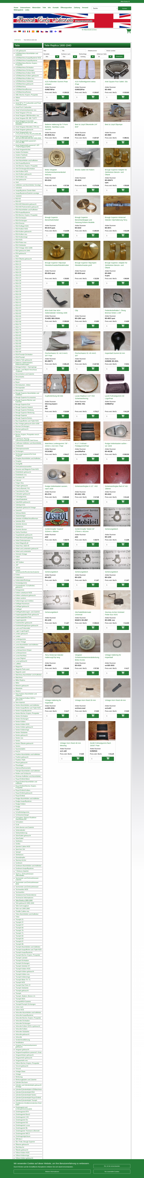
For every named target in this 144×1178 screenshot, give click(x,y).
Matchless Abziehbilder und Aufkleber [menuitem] (28, 675)
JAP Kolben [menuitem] (19, 562)
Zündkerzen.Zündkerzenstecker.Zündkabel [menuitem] (28, 1103)
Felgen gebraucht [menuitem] (21, 486)
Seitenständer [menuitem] (20, 830)
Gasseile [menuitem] (18, 510)
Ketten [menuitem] (17, 575)
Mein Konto (124, 1)
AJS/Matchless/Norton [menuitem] (23, 92)
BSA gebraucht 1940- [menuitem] (22, 250)
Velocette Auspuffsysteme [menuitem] (24, 1015)
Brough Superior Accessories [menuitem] (25, 397)
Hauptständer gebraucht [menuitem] (23, 535)
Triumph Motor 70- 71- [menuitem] (23, 980)
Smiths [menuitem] (17, 844)
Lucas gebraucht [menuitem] (21, 661)
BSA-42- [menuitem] (18, 305)
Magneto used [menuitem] (20, 672)
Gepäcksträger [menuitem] (20, 516)
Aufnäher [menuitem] (18, 188)
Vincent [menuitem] (18, 1069)
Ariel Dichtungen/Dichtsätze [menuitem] (25, 168)
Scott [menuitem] (17, 824)
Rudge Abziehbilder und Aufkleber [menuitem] (27, 798)
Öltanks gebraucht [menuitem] (21, 1150)
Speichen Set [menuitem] (20, 849)
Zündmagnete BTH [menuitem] (22, 1111)
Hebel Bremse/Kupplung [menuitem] (24, 537)
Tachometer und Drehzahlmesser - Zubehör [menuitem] (27, 879)
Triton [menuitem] (17, 917)
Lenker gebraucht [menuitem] (21, 634)
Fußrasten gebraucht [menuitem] (22, 494)
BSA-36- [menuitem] (18, 294)
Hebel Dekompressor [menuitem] (22, 540)
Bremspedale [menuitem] (20, 388)
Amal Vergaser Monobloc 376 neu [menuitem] (27, 127)
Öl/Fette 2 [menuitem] (18, 1139)
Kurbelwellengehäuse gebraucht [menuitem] (26, 625)
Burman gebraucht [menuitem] (21, 429)
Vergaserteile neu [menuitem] (21, 1060)
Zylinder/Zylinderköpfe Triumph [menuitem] (26, 1100)
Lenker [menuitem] (17, 636)
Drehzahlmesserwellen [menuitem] (23, 466)
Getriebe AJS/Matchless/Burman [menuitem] (26, 518)
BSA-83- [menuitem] (18, 338)
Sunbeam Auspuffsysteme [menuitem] (24, 868)
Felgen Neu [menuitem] (19, 483)
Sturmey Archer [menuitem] (20, 860)
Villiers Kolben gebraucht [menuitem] (24, 1158)
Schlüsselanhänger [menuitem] (22, 815)
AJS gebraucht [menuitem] (20, 51)
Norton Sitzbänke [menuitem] (21, 732)
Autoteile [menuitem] (18, 196)
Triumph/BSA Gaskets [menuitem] (23, 1001)
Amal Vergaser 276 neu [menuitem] (23, 113)
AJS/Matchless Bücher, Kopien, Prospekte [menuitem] (26, 64)
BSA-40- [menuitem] (18, 300)
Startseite (17, 40)
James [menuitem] (17, 568)
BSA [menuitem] (17, 256)
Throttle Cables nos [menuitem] (22, 911)
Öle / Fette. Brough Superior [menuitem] (25, 1142)
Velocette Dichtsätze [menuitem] (22, 1021)
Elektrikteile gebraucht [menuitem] (23, 472)
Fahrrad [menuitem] (18, 480)
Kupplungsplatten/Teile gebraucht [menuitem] (27, 614)
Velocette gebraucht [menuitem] (22, 1034)
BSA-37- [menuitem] (18, 297)
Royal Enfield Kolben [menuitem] (22, 790)
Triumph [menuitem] (18, 993)
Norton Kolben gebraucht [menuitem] (24, 727)
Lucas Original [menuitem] (20, 658)
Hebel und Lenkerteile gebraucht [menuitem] (26, 548)
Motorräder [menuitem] (36, 7)
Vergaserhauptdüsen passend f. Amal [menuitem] (28, 1052)
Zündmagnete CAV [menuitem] (22, 1117)
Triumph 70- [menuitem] (19, 930)
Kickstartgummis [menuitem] (21, 583)
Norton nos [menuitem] (19, 738)
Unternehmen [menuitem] (25, 7)
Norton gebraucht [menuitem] (21, 735)
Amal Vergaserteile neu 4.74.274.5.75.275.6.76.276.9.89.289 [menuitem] (28, 133)
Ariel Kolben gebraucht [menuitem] (23, 174)
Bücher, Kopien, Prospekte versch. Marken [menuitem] (27, 435)
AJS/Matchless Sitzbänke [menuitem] (24, 81)
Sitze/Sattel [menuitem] (19, 838)
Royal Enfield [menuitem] (20, 796)
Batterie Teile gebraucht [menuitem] (23, 360)
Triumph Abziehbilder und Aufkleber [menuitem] (27, 947)
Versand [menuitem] (85, 7)
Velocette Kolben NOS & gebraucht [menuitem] (27, 1026)
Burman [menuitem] (18, 432)
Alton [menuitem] (17, 100)
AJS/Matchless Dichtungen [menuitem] (24, 70)
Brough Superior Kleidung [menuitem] (24, 410)
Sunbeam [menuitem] (18, 863)
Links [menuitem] (27, 10)
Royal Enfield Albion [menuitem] (22, 779)
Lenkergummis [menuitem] (20, 639)
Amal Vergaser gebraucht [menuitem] (24, 129)
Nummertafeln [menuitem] (20, 749)
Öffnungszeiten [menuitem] (66, 7)
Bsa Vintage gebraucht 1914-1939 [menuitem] (27, 423)
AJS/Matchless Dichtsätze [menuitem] (24, 67)
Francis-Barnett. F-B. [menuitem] (22, 488)
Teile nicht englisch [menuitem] (22, 906)
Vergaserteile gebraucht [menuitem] (23, 1058)
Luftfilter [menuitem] (18, 664)
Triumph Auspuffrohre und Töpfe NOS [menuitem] (28, 949)
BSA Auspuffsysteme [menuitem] (22, 212)
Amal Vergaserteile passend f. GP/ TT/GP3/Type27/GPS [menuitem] (27, 146)
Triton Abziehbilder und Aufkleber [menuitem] (26, 914)
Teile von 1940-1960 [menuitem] (22, 908)
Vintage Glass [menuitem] (20, 1071)
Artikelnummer (92, 50)
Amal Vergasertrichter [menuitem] (22, 149)
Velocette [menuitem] (18, 1037)
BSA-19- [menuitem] (18, 267)
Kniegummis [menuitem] (19, 590)
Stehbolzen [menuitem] (19, 855)
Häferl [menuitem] (17, 557)
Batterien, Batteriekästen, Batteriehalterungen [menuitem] (24, 363)
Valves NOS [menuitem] (19, 1010)
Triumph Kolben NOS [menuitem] (22, 969)
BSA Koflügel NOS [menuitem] (22, 226)
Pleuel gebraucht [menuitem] (21, 762)
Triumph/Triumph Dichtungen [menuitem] (25, 1004)
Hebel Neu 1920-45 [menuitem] (22, 546)
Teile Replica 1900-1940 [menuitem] (24, 900)
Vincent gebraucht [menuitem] (21, 1066)
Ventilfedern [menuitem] (19, 1042)
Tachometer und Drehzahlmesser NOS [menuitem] (26, 883)
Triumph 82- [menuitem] (19, 936)
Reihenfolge (82, 54)
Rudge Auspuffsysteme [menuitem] (23, 801)
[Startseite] (72, 20)
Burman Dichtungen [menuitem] (22, 426)
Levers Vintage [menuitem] (20, 642)
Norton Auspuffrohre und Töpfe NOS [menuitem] (28, 708)
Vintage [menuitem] (18, 1074)
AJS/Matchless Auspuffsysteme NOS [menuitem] (28, 58)
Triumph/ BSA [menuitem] (20, 999)
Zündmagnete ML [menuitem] (21, 1128)
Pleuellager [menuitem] (19, 765)
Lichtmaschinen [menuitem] (20, 653)
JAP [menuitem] (16, 565)
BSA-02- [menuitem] (18, 261)
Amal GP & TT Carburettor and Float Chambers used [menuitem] (28, 103)
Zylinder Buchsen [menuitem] (21, 1082)
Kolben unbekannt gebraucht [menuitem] (25, 595)
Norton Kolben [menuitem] (20, 721)
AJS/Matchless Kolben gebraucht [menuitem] (27, 76)
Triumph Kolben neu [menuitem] (22, 974)
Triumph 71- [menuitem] (19, 933)
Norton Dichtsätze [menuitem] (21, 716)
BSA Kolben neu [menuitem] (21, 234)
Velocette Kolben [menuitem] (21, 1029)
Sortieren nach (65, 54)
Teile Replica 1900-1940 (30, 40)
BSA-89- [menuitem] (18, 343)
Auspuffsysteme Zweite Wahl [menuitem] (25, 190)
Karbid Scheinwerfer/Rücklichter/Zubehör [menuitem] (27, 571)
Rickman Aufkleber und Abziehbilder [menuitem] (28, 776)
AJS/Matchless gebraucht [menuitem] (24, 84)
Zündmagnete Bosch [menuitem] (22, 1114)
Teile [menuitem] (44, 7)
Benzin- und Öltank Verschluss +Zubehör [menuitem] (26, 370)
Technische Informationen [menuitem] (24, 898)
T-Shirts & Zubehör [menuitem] (22, 871)
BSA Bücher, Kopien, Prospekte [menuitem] (26, 215)
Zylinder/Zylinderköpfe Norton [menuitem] (25, 1095)
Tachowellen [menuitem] (19, 892)
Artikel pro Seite (102, 54)
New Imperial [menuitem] (20, 702)
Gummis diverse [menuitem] (21, 529)
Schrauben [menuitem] (19, 822)
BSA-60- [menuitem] (18, 311)
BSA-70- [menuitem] (18, 324)
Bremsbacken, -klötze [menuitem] (22, 385)
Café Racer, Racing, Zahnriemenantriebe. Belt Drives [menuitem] (26, 439)
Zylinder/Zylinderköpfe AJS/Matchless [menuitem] (28, 1089)
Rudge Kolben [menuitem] (20, 804)
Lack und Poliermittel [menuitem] (22, 628)
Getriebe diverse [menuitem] (21, 524)
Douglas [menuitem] (18, 461)
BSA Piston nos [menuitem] (20, 242)
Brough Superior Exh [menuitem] (22, 404)
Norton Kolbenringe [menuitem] (22, 730)
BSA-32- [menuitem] (18, 289)
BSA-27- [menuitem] (18, 278)
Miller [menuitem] (17, 683)
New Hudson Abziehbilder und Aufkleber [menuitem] (26, 694)
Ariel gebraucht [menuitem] (20, 179)
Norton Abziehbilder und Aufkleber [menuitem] (27, 705)
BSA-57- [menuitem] (18, 308)
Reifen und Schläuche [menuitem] (23, 773)
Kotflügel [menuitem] (18, 609)
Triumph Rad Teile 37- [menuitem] (23, 985)
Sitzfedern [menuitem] (19, 841)
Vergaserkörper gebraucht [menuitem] (24, 1055)
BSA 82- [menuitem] (18, 201)
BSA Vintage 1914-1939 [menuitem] (23, 248)
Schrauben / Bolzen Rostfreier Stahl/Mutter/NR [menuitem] (25, 818)
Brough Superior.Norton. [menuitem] (23, 418)
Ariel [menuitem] (17, 182)
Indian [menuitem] (17, 559)
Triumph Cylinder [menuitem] (21, 958)
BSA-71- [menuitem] (18, 327)
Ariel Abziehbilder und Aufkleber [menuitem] (26, 160)
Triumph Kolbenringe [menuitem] (22, 977)
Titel (44, 50)
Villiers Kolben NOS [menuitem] (22, 1152)
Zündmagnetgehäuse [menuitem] (22, 1136)
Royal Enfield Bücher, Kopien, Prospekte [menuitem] (25, 786)
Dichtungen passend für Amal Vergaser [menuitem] (25, 454)
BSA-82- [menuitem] (18, 335)
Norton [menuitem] (17, 741)
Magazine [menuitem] (18, 666)
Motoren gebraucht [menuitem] (22, 685)
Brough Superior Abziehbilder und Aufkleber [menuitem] (27, 394)
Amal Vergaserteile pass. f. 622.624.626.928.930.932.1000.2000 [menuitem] (28, 137)
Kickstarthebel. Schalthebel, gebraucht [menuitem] (25, 586)
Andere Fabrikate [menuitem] (21, 155)
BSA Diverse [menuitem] (19, 223)
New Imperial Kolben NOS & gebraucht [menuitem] (25, 699)
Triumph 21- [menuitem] (19, 919)
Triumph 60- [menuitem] (19, 928)
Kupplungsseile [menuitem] (20, 620)
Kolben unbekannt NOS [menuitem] (23, 593)
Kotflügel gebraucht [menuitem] (22, 606)
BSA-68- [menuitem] (18, 322)
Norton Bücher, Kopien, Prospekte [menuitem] (27, 713)
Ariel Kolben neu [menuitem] (21, 177)
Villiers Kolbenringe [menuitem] (22, 1155)
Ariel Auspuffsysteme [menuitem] (22, 163)
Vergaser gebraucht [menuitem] (22, 1049)
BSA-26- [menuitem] (18, 275)
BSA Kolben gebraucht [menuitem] (23, 231)
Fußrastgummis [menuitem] (20, 496)
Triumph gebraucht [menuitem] (22, 990)
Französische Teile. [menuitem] (22, 491)
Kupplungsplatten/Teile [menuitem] (23, 617)
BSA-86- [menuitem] (18, 341)
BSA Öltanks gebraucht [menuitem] (23, 259)
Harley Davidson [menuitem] (21, 532)
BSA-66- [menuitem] (18, 316)
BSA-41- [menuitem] (18, 302)
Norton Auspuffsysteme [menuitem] (23, 710)
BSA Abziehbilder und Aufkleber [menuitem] (26, 209)
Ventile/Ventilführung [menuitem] (22, 1040)
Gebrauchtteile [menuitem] (20, 513)
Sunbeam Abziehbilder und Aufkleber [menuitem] (28, 865)
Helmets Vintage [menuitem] (21, 554)
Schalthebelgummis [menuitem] (22, 812)
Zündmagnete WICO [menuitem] (22, 1133)
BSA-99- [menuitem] (18, 352)
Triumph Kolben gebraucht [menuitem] (24, 971)
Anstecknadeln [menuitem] (20, 158)
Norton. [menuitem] (18, 746)
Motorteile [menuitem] (18, 688)
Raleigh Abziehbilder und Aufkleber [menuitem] (27, 771)
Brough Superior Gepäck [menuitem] (24, 407)
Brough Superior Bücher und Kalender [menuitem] (25, 401)
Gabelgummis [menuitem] (20, 505)
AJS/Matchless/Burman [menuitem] (23, 89)
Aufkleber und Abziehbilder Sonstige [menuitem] (28, 185)
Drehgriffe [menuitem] (18, 464)
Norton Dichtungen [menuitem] (22, 719)
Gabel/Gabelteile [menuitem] (21, 499)
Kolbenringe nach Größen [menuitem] (24, 601)
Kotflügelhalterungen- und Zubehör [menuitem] (27, 612)
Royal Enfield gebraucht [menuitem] (23, 793)
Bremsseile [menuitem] (19, 390)
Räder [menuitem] (17, 809)
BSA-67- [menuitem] (18, 319)
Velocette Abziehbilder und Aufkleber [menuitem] (28, 1012)
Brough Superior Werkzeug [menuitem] (24, 413)
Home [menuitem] (16, 7)
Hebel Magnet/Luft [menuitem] (21, 543)
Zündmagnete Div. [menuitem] (21, 1120)
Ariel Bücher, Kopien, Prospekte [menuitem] (26, 166)
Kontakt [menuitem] (56, 7)
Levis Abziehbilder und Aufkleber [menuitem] (26, 644)
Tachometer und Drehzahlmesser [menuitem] (26, 887)
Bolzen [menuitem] (17, 379)
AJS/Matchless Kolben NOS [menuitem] (25, 73)
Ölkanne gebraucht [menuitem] (22, 1144)
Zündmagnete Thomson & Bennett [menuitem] (27, 1131)
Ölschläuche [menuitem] (19, 1147)
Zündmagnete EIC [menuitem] (21, 1122)
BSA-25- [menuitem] (18, 272)
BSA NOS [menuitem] (18, 240)
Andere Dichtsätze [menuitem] (21, 152)
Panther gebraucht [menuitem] (21, 757)
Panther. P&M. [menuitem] (20, 760)
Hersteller (46, 54)
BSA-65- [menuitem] (18, 313)
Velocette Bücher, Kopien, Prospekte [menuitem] (28, 1018)
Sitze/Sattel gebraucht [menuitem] (23, 835)
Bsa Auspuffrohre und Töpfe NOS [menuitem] (27, 421)
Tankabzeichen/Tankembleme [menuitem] (25, 895)
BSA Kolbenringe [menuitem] (21, 237)
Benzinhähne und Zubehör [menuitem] (24, 374)
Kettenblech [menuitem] (19, 577)
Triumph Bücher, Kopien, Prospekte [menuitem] (27, 955)
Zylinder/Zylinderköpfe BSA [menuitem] (25, 1092)
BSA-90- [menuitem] (18, 346)
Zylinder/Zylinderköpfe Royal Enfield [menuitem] (28, 1097)
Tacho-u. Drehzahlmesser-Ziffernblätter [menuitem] (24, 874)
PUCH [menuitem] (17, 751)
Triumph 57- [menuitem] (19, 925)
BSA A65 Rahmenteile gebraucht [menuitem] (26, 207)
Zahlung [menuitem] (77, 7)
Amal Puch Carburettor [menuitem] (23, 107)
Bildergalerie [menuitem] (18, 10)
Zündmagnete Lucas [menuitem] (22, 1125)
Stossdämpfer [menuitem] (20, 857)
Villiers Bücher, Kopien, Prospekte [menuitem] (27, 1063)
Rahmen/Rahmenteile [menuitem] (23, 768)
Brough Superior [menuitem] (21, 415)
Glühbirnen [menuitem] (19, 527)
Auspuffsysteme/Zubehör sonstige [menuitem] (27, 193)
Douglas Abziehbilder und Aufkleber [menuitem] (27, 458)
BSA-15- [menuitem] (18, 264)
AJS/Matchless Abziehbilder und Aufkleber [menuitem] (26, 54)
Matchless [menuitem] (19, 677)
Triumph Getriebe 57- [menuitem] (22, 966)
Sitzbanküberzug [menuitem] (21, 833)
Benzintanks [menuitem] (19, 377)
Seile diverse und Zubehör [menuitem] (24, 827)
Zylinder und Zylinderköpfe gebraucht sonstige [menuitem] (28, 1086)
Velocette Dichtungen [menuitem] (22, 1023)
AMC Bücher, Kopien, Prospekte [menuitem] (26, 95)
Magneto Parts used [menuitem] (22, 669)
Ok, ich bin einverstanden (112, 1166)
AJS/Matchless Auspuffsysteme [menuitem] (26, 60)
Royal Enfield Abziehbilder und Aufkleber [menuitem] (26, 782)
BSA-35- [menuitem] (18, 291)
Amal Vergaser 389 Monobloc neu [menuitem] (27, 115)
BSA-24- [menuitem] (18, 270)
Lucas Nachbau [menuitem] (20, 655)
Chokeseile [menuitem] (19, 446)
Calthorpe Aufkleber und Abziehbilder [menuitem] (28, 443)
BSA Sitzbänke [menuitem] (20, 245)
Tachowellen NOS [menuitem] (21, 889)
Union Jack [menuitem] (19, 1007)
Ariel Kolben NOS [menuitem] (21, 171)
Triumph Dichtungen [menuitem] (22, 963)
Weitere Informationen (52, 1171)
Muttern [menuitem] (18, 691)
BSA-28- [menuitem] (18, 281)
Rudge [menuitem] (17, 807)
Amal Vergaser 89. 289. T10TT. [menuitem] (26, 118)
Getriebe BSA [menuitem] (20, 521)
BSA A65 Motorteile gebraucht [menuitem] (25, 204)
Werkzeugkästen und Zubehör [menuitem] (25, 1079)
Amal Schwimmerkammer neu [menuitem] (25, 110)
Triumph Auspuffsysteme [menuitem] (24, 952)
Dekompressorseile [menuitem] (22, 448)
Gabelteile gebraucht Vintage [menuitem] (25, 507)
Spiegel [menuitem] (18, 852)
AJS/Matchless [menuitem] (20, 86)
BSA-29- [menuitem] (18, 283)
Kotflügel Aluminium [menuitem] (22, 603)
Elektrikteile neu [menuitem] (21, 475)
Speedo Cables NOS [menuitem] (22, 846)
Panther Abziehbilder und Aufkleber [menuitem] (27, 754)
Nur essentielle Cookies (112, 1171)
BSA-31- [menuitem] (18, 286)
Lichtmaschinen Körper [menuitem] (23, 650)
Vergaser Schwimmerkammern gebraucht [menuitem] (26, 1046)
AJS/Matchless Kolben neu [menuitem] (24, 78)
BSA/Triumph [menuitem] (20, 357)
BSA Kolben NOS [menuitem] (21, 229)
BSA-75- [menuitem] (18, 330)
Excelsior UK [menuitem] (20, 477)
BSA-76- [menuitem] (18, 332)
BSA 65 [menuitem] (18, 199)
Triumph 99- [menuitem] (19, 944)
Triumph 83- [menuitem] (19, 939)
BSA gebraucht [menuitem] (20, 253)
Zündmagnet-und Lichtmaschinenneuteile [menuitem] (23, 1108)
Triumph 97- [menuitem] (19, 941)
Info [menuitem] (49, 7)
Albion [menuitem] (17, 97)
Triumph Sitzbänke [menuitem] (22, 988)
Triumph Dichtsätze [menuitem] (22, 960)
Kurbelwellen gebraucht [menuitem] (23, 623)
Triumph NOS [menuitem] (20, 982)
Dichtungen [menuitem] (19, 451)
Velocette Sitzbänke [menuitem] (22, 1031)
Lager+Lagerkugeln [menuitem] (22, 631)
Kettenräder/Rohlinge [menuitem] (22, 580)
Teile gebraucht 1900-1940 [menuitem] (24, 903)
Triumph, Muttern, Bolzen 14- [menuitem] (25, 996)
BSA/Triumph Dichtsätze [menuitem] (24, 354)
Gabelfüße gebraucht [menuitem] (22, 502)
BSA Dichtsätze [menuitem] (20, 218)
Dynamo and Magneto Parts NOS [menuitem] (27, 469)
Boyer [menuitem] (17, 382)
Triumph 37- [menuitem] (19, 922)
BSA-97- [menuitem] (18, 349)
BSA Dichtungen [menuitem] (21, 220)
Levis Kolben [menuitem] (20, 647)
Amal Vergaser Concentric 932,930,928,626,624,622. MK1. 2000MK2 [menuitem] (26, 122)
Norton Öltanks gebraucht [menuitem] (24, 743)
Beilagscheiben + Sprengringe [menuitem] (26, 367)
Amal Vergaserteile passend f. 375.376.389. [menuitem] (25, 141)
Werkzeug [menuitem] (19, 1077)
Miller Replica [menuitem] (20, 680)
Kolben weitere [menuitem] (20, 598)
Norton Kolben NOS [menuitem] (22, 724)
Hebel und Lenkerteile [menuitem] (23, 551)
